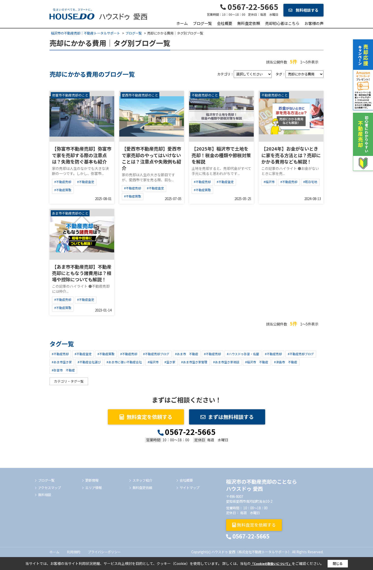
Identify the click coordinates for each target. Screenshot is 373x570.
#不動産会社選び (89, 362)
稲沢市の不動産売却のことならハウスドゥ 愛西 (261, 485)
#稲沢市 (269, 182)
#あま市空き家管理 (194, 362)
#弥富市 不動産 (63, 370)
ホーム (182, 23)
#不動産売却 (62, 182)
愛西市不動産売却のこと (140, 95)
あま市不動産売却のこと (70, 213)
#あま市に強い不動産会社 (124, 362)
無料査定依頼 (248, 23)
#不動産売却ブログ (156, 354)
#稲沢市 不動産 (256, 362)
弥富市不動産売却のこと (70, 95)
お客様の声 (314, 23)
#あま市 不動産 (186, 354)
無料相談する (306, 10)
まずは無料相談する (231, 416)
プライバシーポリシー (104, 551)
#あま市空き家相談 (226, 362)
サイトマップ (189, 487)
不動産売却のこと (205, 95)
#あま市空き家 (62, 362)
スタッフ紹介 (142, 480)
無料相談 (44, 495)
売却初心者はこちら (282, 23)
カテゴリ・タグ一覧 (69, 381)
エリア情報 (93, 487)
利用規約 (73, 551)
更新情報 (91, 480)
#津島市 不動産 (285, 362)
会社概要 (224, 23)
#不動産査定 (85, 182)
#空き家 (169, 362)
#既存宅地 (310, 182)
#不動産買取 (62, 190)
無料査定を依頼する (149, 416)
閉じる (338, 563)
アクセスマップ (49, 487)
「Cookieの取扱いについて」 (271, 563)
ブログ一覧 (202, 23)
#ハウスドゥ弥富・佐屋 (243, 354)
